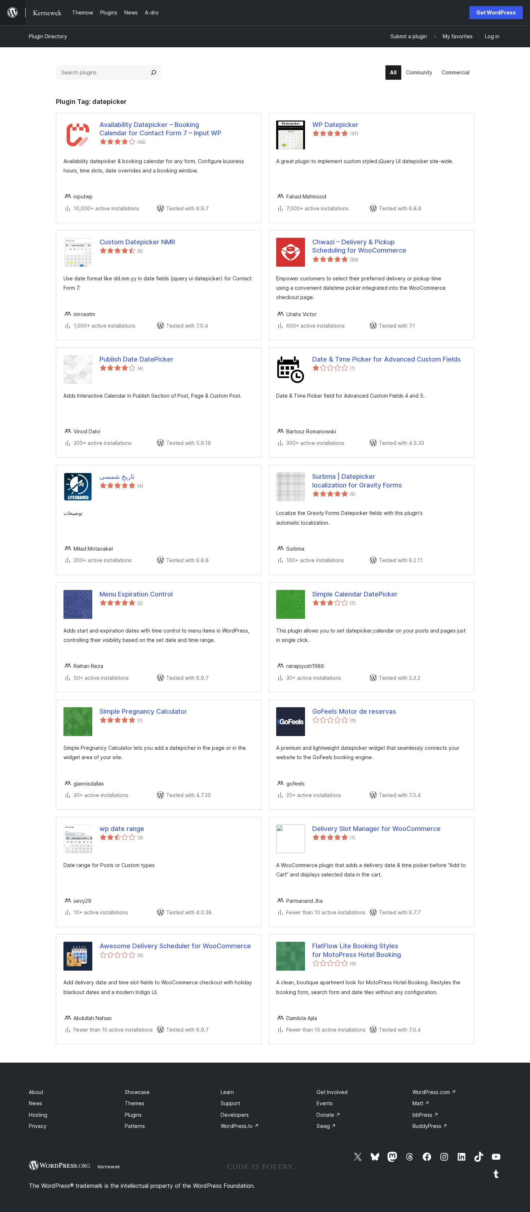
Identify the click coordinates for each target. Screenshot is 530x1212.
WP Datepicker (335, 124)
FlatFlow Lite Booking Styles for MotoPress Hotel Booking (356, 950)
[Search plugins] (153, 72)
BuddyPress (429, 1126)
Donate (328, 1115)
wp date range (122, 828)
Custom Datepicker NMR (137, 242)
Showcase (137, 1092)
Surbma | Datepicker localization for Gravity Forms (357, 481)
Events (325, 1103)
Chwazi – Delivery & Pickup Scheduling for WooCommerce (359, 246)
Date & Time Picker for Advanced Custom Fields (386, 359)
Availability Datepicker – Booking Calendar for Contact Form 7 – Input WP (160, 129)
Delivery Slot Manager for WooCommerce (376, 828)
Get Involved (332, 1092)
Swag (326, 1126)
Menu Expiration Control (136, 594)
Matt (420, 1103)
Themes (134, 1103)
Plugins (133, 1115)
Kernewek (109, 1166)
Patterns (135, 1126)
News (35, 1103)
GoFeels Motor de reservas (354, 711)
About (36, 1092)
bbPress (425, 1115)
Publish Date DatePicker (136, 359)
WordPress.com (434, 1092)
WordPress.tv (240, 1126)
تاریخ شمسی (117, 476)
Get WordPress (496, 12)
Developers (235, 1115)
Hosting (38, 1115)
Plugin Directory (48, 36)
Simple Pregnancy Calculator (143, 711)
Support (230, 1103)
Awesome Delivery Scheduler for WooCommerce (175, 946)
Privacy (38, 1126)
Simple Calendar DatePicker (355, 594)
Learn (227, 1092)
